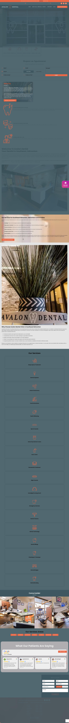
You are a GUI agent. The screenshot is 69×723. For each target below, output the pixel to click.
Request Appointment (62, 6)
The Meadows (27, 634)
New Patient (49, 6)
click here (41, 1)
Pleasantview (48, 634)
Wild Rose (13, 634)
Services (39, 6)
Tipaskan (34, 634)
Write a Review (62, 651)
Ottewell (41, 634)
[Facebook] (62, 3)
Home (30, 6)
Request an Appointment (10, 100)
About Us (34, 6)
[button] (66, 664)
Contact (44, 6)
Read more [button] (5, 667)
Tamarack (20, 634)
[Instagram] (64, 3)
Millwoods (55, 634)
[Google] (66, 3)
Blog (54, 6)
